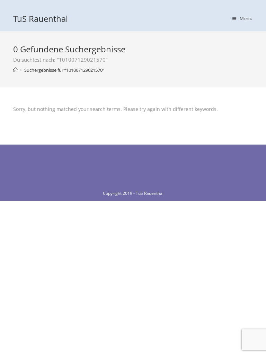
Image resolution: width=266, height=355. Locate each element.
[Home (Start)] (15, 70)
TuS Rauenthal (40, 18)
